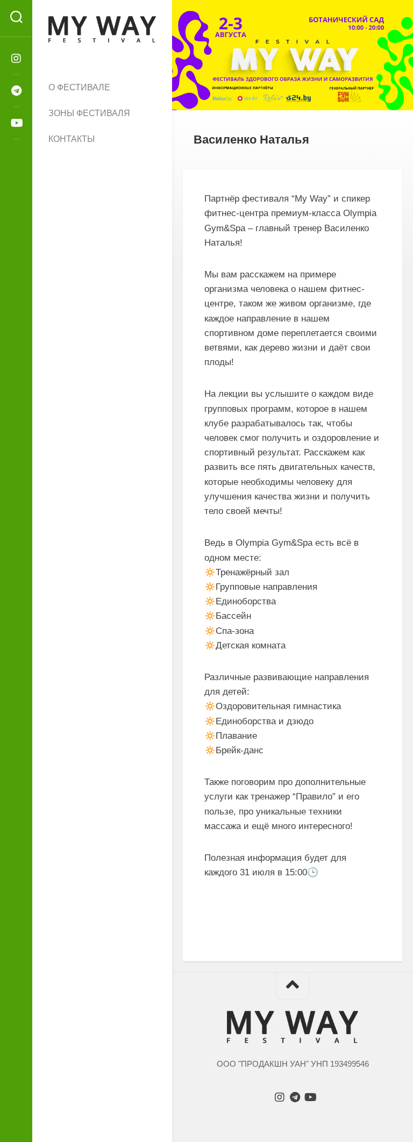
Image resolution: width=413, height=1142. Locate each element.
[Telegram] (16, 90)
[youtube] (16, 123)
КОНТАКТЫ (71, 139)
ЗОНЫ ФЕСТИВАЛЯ (89, 113)
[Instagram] (16, 58)
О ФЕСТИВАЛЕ (79, 87)
